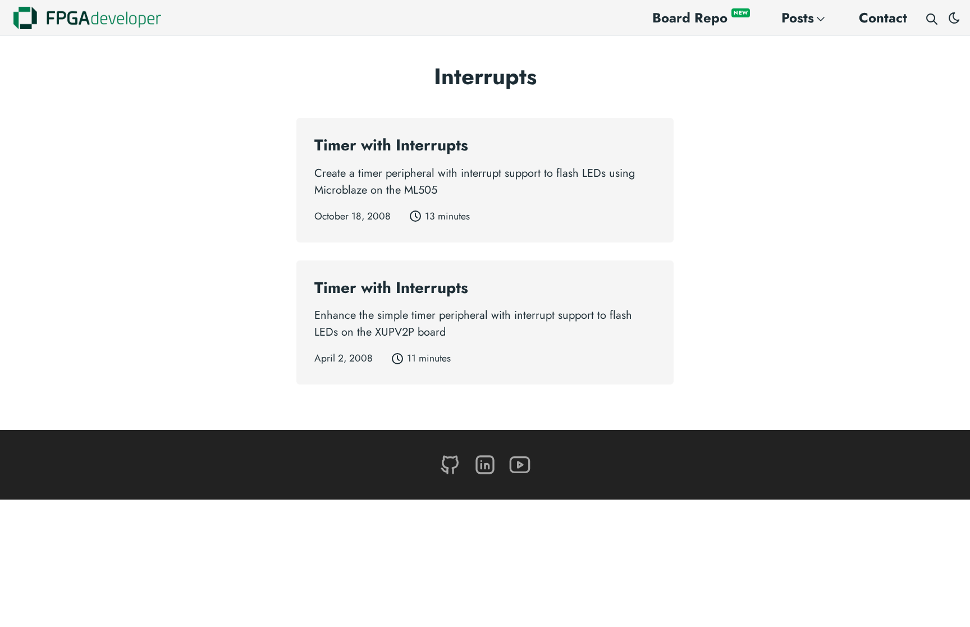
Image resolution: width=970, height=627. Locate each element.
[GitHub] (452, 464)
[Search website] (932, 18)
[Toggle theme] (954, 18)
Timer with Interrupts (391, 145)
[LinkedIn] (487, 464)
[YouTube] (520, 464)
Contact (883, 18)
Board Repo (700, 18)
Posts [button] (797, 18)
